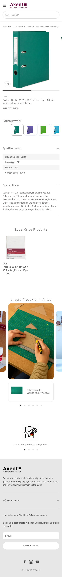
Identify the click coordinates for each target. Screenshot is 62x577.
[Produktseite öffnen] (16, 247)
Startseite (7, 26)
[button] (31, 14)
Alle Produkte (19, 26)
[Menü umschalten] (5, 5)
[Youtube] (37, 562)
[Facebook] (25, 562)
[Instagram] (31, 562)
